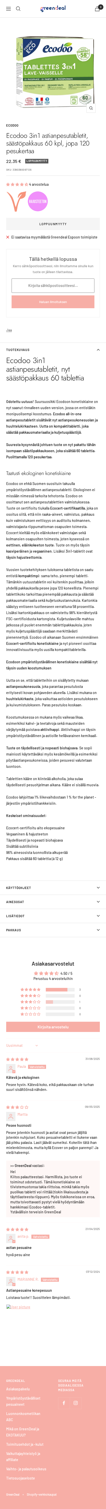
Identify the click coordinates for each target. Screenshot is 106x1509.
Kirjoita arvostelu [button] (53, 1026)
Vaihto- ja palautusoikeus (26, 1469)
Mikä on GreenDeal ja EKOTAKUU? (22, 1432)
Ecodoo (12, 125)
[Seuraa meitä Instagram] (75, 1403)
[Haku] (18, 8)
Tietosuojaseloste (20, 1478)
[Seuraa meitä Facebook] (64, 1403)
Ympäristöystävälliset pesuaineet (23, 1401)
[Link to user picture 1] (18, 1316)
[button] (17, 184)
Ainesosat (15, 902)
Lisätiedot (15, 916)
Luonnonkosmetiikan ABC (23, 1416)
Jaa (9, 330)
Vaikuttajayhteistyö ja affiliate (23, 1456)
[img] (17, 1059)
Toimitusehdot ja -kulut (24, 1444)
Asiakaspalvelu (18, 1389)
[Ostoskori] (97, 8)
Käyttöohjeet (18, 888)
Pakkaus (13, 930)
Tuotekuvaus (18, 350)
